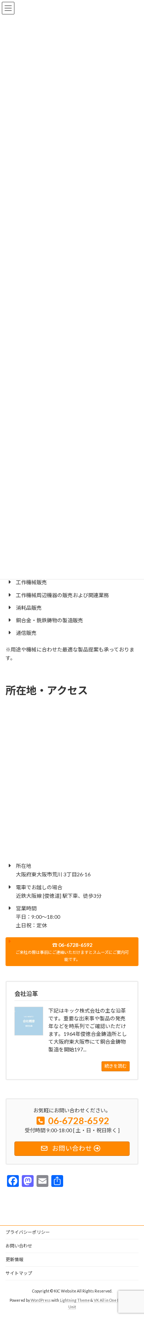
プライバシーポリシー (28, 1232)
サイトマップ (19, 1273)
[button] (72, 951)
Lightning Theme (75, 1300)
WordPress (41, 1300)
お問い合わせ (19, 1246)
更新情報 (14, 1259)
